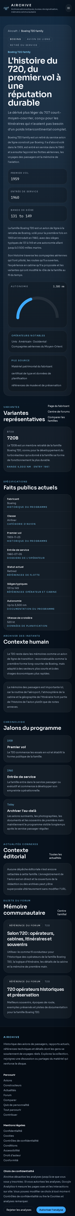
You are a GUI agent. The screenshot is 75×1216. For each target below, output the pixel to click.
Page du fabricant (58, 406)
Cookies (8, 1135)
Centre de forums (59, 411)
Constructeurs (12, 1085)
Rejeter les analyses (18, 1209)
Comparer (9, 1100)
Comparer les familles (56, 419)
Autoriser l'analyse (51, 1209)
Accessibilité (11, 1150)
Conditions (10, 1145)
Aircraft (12, 31)
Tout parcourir (12, 1109)
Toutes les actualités (55, 856)
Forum (7, 1095)
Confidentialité (12, 1130)
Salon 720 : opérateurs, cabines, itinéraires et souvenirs (30, 939)
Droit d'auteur (12, 1155)
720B (12, 438)
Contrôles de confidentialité (21, 1140)
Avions (7, 1080)
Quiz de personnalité (16, 1105)
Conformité (10, 1160)
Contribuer (10, 1114)
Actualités (9, 1090)
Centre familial (61, 912)
